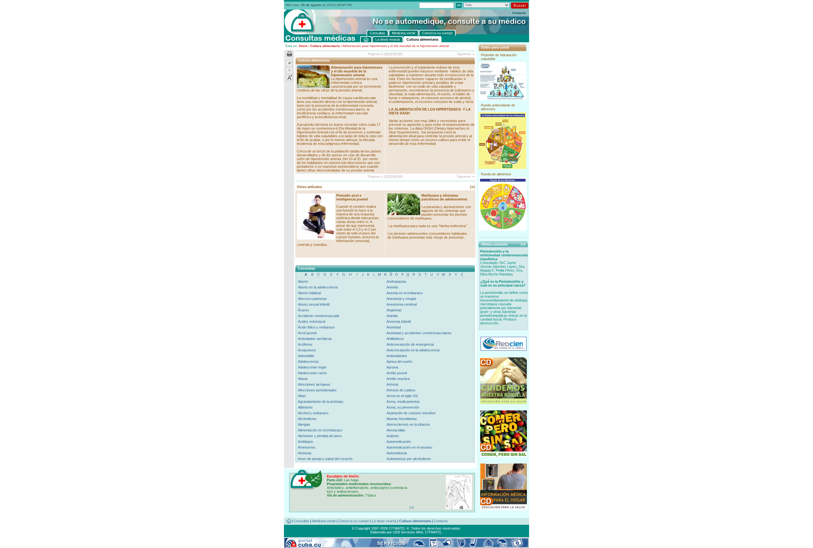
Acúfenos (305, 344)
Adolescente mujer (312, 367)
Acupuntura (307, 350)
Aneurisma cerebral (401, 304)
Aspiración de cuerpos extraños (411, 413)
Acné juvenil (307, 333)
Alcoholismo (307, 419)
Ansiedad (393, 327)
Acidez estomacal (311, 321)
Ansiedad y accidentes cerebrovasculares (419, 333)
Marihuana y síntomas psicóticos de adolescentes (444, 197)
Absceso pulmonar (312, 299)
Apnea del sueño (399, 361)
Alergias (304, 424)
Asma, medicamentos (403, 401)
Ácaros (303, 310)
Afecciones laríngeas (314, 384)
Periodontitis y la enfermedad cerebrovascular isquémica (504, 255)
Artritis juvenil (396, 373)
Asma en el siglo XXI (402, 396)
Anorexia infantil (398, 321)
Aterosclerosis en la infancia (408, 424)
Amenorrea (306, 447)
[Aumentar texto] (289, 80)
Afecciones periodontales (317, 390)
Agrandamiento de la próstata (320, 401)
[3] (389, 54)
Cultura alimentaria (325, 46)
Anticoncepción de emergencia (410, 344)
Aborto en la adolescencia (318, 287)
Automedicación (398, 441)
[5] (397, 54)
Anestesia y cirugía (401, 299)
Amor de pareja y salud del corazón (325, 459)
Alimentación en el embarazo (320, 430)
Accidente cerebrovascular (318, 316)
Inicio (303, 46)
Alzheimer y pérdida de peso (320, 436)
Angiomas (394, 310)
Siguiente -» (466, 54)
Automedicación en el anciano (409, 447)
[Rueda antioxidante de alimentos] (502, 168)
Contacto (519, 13)
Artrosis (392, 384)
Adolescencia (308, 361)
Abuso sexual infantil (313, 304)
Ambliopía (305, 441)
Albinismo (305, 407)
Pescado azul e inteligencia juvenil (352, 197)
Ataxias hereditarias (401, 419)
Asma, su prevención (402, 407)
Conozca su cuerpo (354, 521)
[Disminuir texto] (289, 65)
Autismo (392, 436)
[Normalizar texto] (289, 72)
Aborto (303, 281)
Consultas (301, 521)
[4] (393, 54)
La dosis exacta (384, 521)
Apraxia (392, 367)
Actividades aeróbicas (315, 339)
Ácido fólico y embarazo (316, 327)
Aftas (302, 396)
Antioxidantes (396, 356)
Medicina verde (324, 521)
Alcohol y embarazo (313, 413)
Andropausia (396, 281)
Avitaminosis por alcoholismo (408, 459)
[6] (401, 54)
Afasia (302, 379)
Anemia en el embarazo (404, 293)
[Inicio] (366, 39)
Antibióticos (395, 339)
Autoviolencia (396, 453)
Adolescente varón (312, 373)
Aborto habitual (309, 293)
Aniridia (392, 316)
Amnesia (304, 453)
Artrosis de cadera (400, 390)
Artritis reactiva (398, 379)
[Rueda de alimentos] (503, 229)
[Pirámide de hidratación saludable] (503, 99)
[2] (385, 54)
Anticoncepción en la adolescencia (413, 350)
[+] (472, 187)
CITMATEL (433, 532)
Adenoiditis (306, 356)
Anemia (392, 287)
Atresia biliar (395, 430)
